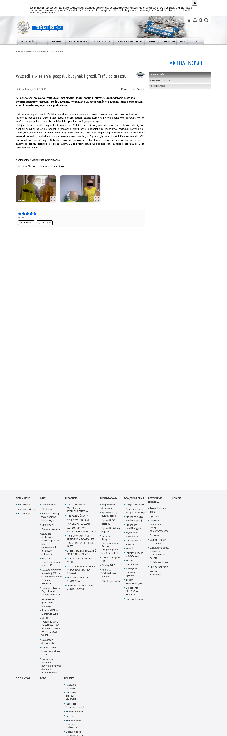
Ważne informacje (155, 575)
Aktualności (41, 51)
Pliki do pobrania (110, 583)
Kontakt (130, 550)
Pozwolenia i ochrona (155, 502)
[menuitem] (28, 41)
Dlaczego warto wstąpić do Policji (135, 513)
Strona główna (24, 51)
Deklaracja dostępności (48, 643)
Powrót (125, 89)
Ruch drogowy (108, 500)
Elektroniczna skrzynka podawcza (73, 726)
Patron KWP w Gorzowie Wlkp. (50, 614)
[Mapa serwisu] (195, 20)
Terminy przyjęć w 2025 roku (134, 556)
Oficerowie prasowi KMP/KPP (71, 698)
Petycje (70, 718)
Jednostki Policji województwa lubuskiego (50, 519)
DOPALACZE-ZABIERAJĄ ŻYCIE (80, 562)
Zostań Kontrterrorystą (134, 583)
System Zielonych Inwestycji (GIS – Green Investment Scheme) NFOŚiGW (51, 578)
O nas (43, 500)
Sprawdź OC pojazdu (108, 524)
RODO (43, 680)
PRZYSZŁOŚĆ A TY (77, 517)
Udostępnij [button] (28, 222)
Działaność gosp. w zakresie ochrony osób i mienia (159, 554)
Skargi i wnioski (74, 713)
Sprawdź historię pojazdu (110, 532)
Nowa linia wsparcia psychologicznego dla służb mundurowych (51, 667)
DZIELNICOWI (23, 680)
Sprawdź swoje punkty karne (109, 516)
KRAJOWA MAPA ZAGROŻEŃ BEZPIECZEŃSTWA (77, 510)
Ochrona (154, 537)
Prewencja (71, 500)
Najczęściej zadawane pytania (132, 574)
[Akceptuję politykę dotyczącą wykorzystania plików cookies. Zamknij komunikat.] (194, 3)
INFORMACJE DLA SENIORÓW (77, 581)
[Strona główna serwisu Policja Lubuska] (189, 20)
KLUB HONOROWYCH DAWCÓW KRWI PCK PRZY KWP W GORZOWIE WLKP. (50, 629)
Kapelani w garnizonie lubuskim (47, 604)
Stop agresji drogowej (108, 508)
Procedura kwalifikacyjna (133, 528)
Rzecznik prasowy (71, 688)
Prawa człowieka (50, 531)
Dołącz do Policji (134, 500)
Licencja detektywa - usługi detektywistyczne (159, 527)
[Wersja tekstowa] (201, 20)
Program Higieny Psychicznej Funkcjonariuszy (50, 593)
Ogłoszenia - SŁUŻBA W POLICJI (133, 593)
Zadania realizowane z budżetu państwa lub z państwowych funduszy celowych (51, 545)
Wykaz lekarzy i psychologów (158, 543)
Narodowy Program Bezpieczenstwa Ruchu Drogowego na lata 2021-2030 (110, 546)
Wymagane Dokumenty (132, 536)
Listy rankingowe (135, 600)
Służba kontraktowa (132, 564)
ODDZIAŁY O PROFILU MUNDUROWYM (79, 589)
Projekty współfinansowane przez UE (51, 564)
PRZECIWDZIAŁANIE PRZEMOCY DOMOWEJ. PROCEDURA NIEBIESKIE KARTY (81, 543)
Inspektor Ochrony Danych (75, 707)
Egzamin (154, 518)
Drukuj (140, 89)
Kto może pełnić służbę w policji (134, 520)
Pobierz (176, 500)
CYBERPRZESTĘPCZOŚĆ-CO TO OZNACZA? (81, 554)
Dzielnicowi (47, 526)
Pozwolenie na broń (158, 512)
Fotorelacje (157, 86)
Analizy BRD (108, 567)
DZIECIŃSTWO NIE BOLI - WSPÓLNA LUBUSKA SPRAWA (81, 572)
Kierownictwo (48, 506)
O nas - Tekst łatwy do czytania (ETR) (51, 653)
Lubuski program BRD (110, 561)
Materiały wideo (160, 80)
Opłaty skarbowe (159, 564)
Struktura (46, 511)
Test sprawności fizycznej (134, 544)
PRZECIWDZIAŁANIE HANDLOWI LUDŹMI (78, 524)
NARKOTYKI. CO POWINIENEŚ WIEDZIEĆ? (81, 532)
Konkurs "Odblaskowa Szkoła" (108, 575)
